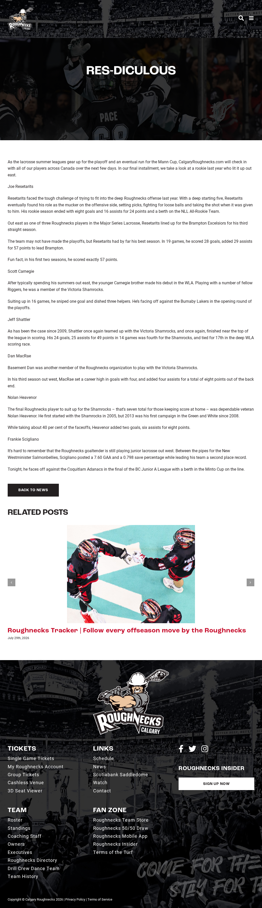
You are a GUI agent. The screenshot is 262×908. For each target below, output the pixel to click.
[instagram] (204, 749)
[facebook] (181, 749)
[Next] (250, 582)
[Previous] (11, 582)
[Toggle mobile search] (241, 18)
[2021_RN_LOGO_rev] (131, 671)
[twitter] (192, 749)
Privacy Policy (75, 899)
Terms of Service (100, 899)
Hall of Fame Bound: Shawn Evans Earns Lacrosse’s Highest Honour (121, 631)
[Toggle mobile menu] (251, 18)
